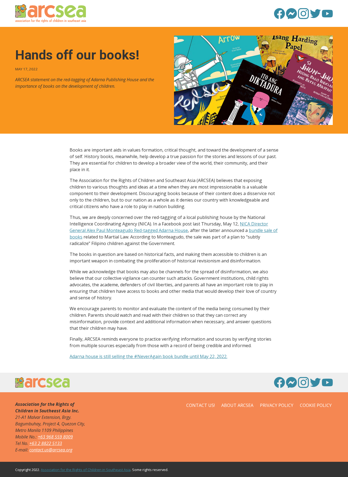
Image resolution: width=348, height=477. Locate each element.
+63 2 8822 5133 (45, 443)
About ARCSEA (237, 405)
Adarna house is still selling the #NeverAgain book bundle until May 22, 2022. (148, 356)
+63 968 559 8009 (55, 437)
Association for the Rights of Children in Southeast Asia (85, 469)
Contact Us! (200, 405)
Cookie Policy (316, 405)
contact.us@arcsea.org (50, 450)
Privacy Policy (276, 405)
